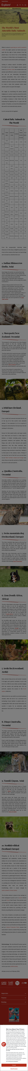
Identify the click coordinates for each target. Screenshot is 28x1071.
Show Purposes (14, 1068)
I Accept (14, 1065)
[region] (14, 1048)
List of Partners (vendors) (12, 1061)
